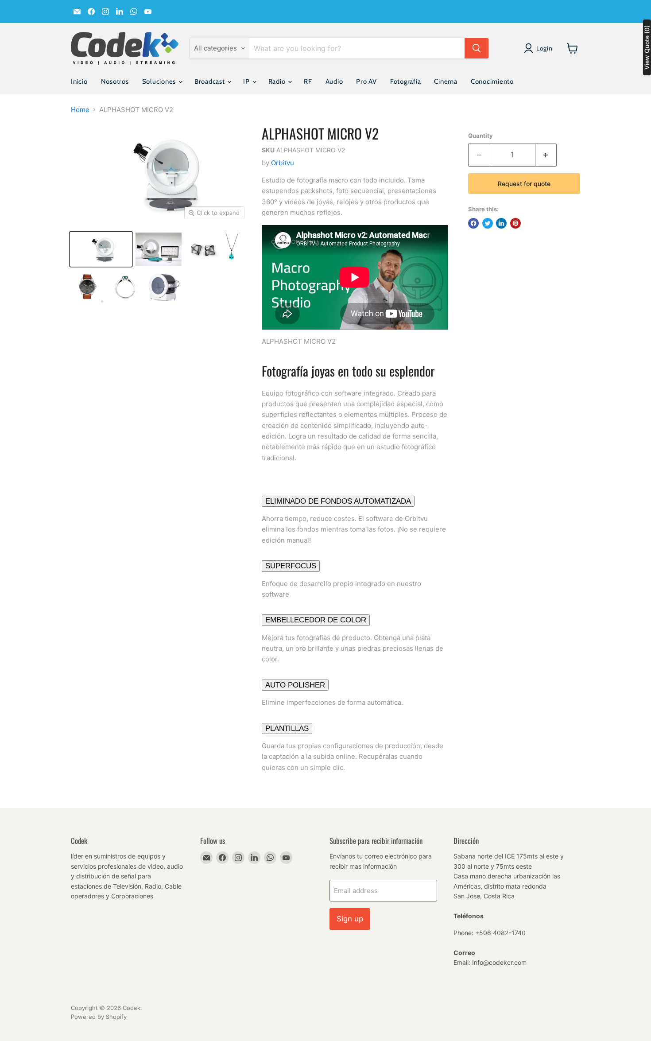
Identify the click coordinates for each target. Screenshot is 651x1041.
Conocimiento (492, 81)
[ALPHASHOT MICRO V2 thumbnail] (101, 249)
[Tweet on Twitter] (487, 223)
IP (247, 81)
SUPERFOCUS (290, 566)
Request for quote (524, 183)
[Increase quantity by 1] (546, 155)
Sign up (350, 918)
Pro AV (366, 81)
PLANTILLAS (287, 728)
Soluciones (160, 81)
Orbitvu (282, 163)
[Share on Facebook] (473, 223)
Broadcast (210, 81)
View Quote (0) (647, 47)
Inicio (79, 81)
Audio (334, 81)
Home (80, 109)
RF (308, 81)
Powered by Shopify (99, 1016)
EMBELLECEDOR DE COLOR (315, 620)
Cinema (445, 81)
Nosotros (115, 81)
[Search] (476, 48)
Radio (277, 81)
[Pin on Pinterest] (515, 223)
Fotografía (405, 81)
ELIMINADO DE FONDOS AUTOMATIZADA (338, 501)
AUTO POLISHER (295, 685)
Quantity (480, 135)
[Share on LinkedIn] (501, 223)
